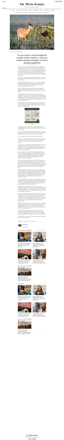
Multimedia (36, 10)
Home (10, 10)
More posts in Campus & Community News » (40, 230)
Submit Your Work (46, 12)
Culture (21, 10)
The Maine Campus (32, 4)
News (17, 10)
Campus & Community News (27, 221)
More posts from (25, 226)
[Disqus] (32, 348)
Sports (26, 10)
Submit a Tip (53, 10)
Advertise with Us (39, 12)
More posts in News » (43, 283)
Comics (41, 10)
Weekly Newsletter (31, 12)
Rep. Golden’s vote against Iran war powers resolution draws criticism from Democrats (24, 262)
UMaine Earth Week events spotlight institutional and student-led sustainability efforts (39, 262)
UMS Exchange (46, 10)
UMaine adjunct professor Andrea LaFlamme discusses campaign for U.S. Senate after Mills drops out (39, 245)
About (13, 10)
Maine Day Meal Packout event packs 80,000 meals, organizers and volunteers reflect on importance (24, 245)
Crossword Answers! (18, 12)
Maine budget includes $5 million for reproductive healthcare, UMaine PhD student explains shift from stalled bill (24, 278)
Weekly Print (25, 12)
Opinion (30, 10)
